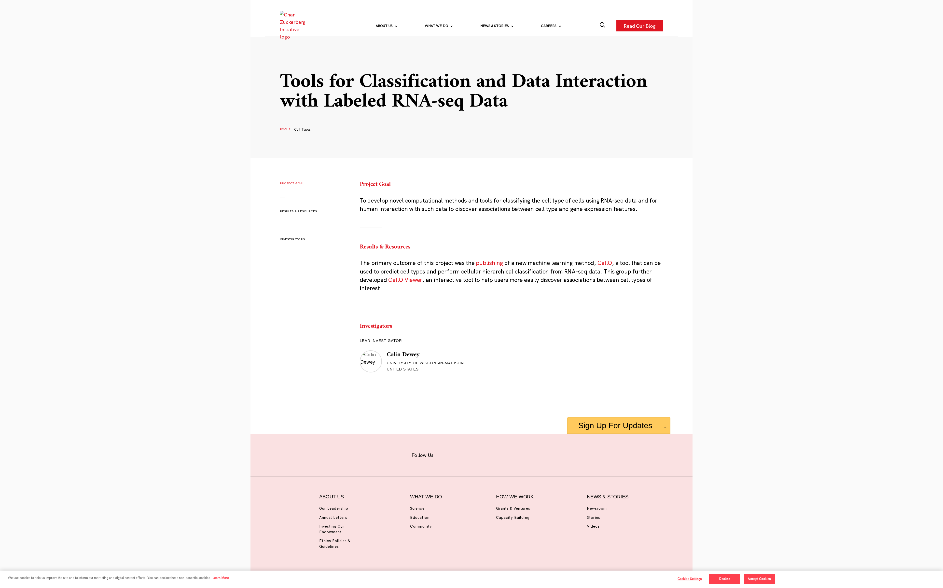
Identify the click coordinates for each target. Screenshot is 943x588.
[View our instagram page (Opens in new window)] (462, 454)
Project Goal (292, 183)
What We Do (437, 26)
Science (417, 508)
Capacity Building (512, 517)
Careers (549, 26)
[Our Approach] (293, 26)
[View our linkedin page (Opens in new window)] (493, 454)
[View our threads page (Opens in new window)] (478, 454)
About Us (385, 26)
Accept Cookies (759, 579)
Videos (593, 526)
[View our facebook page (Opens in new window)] (446, 454)
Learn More (220, 578)
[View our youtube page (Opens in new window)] (525, 454)
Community (421, 526)
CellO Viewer (405, 279)
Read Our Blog (640, 26)
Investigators (292, 239)
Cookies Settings (690, 579)
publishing (489, 262)
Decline (724, 579)
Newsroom (597, 508)
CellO (604, 262)
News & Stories (495, 26)
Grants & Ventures (513, 508)
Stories (593, 517)
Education (419, 517)
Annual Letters (333, 517)
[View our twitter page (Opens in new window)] (509, 454)
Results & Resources (298, 211)
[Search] (602, 26)
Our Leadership (333, 508)
